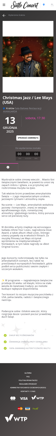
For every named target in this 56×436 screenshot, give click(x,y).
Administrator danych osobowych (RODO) (28, 388)
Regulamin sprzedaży (28, 384)
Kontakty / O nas (28, 391)
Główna (28, 373)
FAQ (28, 377)
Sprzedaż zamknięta (28, 138)
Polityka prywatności (28, 380)
